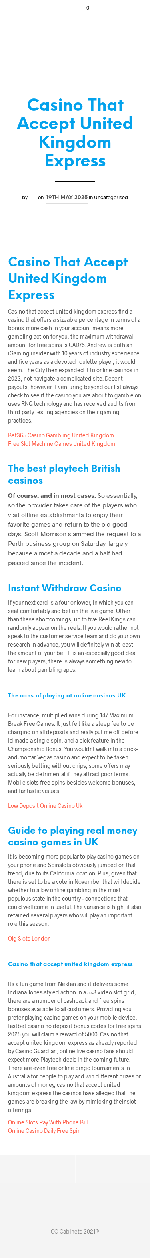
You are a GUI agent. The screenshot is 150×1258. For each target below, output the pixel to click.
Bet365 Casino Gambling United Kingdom (61, 435)
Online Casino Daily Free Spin (44, 1130)
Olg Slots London (29, 938)
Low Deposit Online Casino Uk (45, 805)
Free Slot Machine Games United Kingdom (61, 443)
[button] (82, 8)
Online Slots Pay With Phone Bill (48, 1122)
